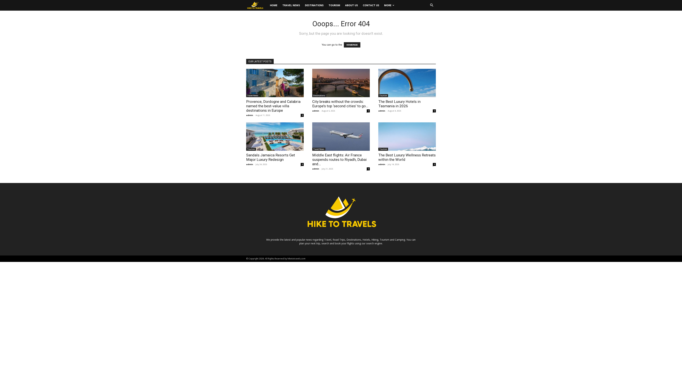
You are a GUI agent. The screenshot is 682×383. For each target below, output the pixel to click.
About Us (351, 5)
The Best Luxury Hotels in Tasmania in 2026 (399, 103)
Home (273, 5)
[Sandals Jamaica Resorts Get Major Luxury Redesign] (275, 136)
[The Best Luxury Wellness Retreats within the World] (407, 136)
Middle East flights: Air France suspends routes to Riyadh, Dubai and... (339, 159)
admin (249, 115)
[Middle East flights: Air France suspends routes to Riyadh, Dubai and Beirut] (341, 136)
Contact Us (371, 5)
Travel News (291, 5)
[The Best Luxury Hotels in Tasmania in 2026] (407, 83)
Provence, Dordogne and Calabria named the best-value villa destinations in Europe (273, 106)
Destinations (314, 5)
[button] (431, 5)
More (387, 5)
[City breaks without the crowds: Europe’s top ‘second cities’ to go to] (341, 83)
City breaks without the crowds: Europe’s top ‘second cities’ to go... (340, 103)
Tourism (334, 5)
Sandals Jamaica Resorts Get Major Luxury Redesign (270, 157)
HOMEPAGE (352, 45)
